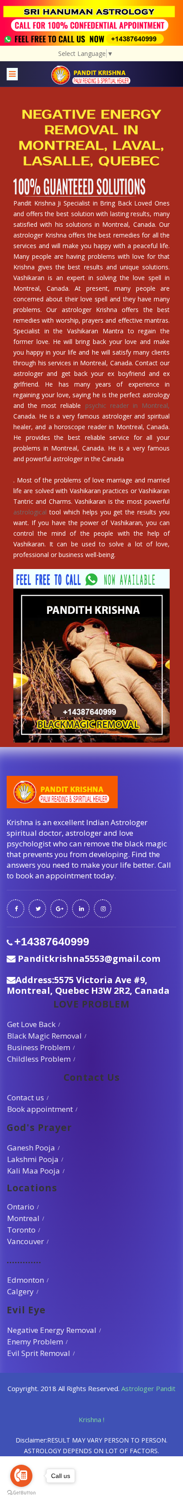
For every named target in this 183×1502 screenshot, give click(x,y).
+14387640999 (51, 941)
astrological (30, 512)
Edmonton (25, 1280)
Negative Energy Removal (51, 1330)
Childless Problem (39, 1059)
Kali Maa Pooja (33, 1171)
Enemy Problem (35, 1341)
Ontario (20, 1207)
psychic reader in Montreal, (127, 405)
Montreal (23, 1218)
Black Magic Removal (44, 1036)
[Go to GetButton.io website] (21, 1493)
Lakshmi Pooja (33, 1159)
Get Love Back (31, 1024)
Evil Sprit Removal (38, 1353)
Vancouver (25, 1241)
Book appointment (40, 1109)
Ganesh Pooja (31, 1147)
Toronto (21, 1230)
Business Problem (38, 1047)
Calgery (20, 1291)
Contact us (25, 1097)
